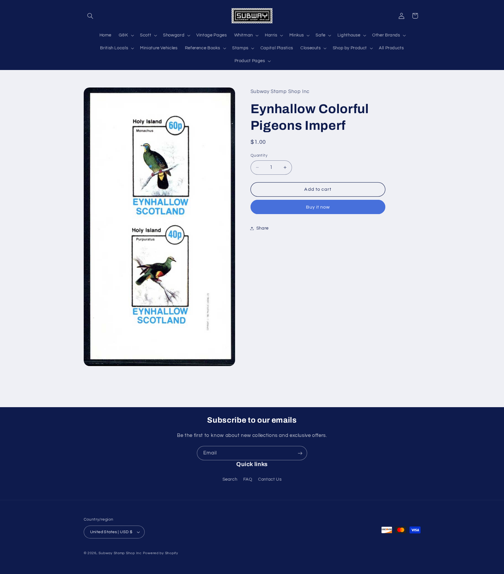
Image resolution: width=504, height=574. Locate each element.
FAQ (247, 479)
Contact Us (269, 479)
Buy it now (318, 206)
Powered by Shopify (160, 553)
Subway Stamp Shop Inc (120, 553)
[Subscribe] (300, 453)
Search (230, 479)
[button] (90, 15)
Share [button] (262, 228)
